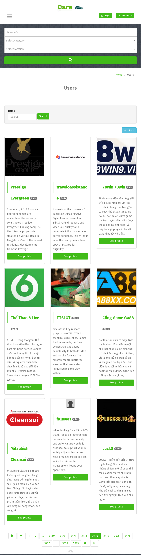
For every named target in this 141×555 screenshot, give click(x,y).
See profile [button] (24, 256)
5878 (65, 543)
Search (43, 116)
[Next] (86, 543)
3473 (95, 535)
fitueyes (67, 419)
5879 (76, 543)
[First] (12, 536)
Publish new (126, 15)
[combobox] (70, 41)
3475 (117, 535)
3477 (47, 543)
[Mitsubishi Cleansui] (24, 418)
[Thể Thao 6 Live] (24, 288)
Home (119, 74)
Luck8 (111, 448)
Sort (130, 130)
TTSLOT (67, 317)
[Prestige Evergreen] (24, 157)
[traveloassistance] (70, 157)
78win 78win (117, 187)
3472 (84, 535)
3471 (73, 535)
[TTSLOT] (70, 288)
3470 (63, 535)
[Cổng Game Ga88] (116, 288)
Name (11, 111)
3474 (106, 535)
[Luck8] (116, 418)
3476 (127, 535)
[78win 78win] (116, 157)
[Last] (95, 543)
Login (107, 16)
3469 (52, 535)
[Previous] (21, 536)
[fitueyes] (70, 403)
